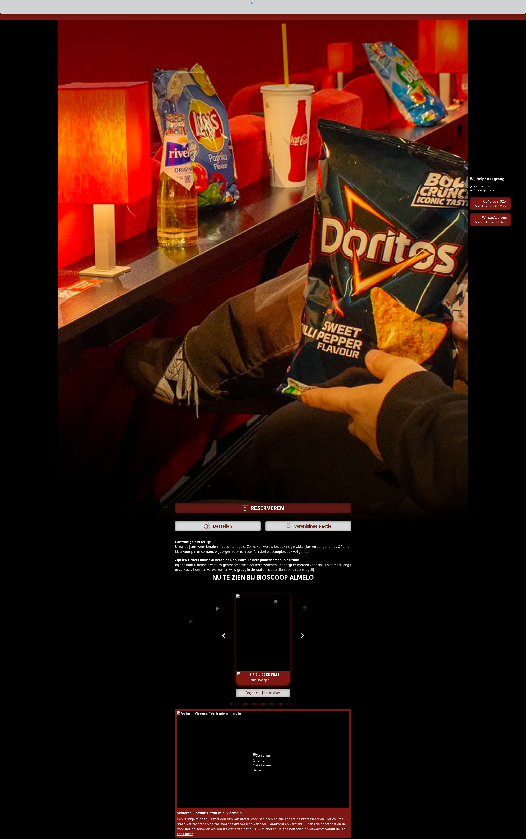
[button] (178, 6)
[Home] (177, 17)
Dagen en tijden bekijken (263, 693)
